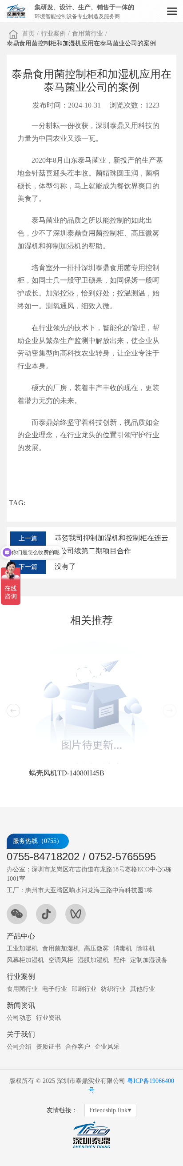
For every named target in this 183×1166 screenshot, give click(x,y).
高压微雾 (96, 948)
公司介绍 (19, 1046)
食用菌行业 (87, 33)
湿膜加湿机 (93, 960)
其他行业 (142, 989)
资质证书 (48, 1046)
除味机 (145, 948)
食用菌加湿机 (61, 948)
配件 (119, 960)
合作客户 (77, 1046)
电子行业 (54, 989)
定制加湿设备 (148, 960)
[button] (13, 710)
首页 (28, 33)
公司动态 (19, 1017)
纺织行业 (113, 989)
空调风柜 (60, 960)
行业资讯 (48, 1017)
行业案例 (53, 33)
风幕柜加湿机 (25, 960)
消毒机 (122, 948)
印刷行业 (84, 989)
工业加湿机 (22, 948)
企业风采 (107, 1046)
